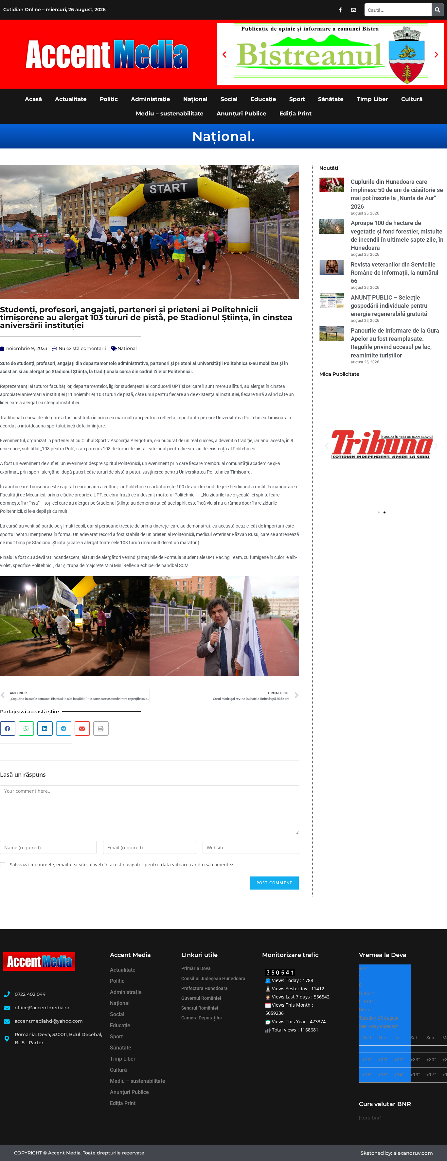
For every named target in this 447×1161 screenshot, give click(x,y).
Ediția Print (295, 113)
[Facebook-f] (340, 10)
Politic (109, 99)
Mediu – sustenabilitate (170, 113)
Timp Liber (372, 99)
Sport (297, 99)
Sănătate (331, 99)
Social (229, 99)
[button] (224, 54)
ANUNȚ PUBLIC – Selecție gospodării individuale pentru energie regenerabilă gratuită (390, 305)
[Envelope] (354, 10)
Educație (263, 99)
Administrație (150, 99)
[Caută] (438, 9)
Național (195, 99)
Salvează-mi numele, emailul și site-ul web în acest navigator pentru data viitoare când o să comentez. (122, 864)
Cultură (411, 99)
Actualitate (71, 99)
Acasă (33, 99)
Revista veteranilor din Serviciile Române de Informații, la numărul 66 (394, 272)
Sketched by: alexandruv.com (397, 1153)
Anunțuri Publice (241, 113)
